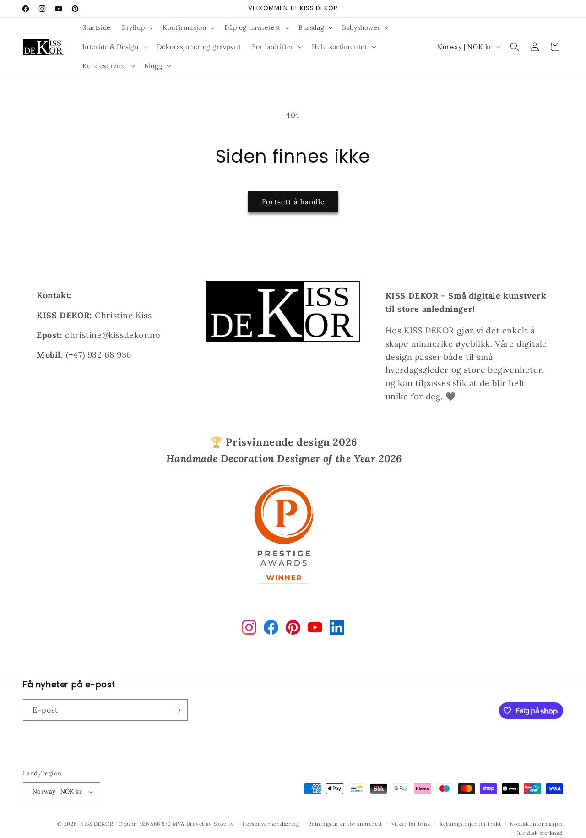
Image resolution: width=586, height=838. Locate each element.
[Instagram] (249, 629)
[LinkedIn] (337, 629)
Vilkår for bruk (411, 824)
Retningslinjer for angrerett (345, 824)
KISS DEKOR (97, 824)
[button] (136, 27)
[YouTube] (315, 629)
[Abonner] (177, 710)
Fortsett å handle (293, 201)
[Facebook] (271, 629)
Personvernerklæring (271, 824)
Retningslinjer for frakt (470, 824)
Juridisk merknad (540, 833)
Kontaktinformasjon (536, 824)
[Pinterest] (293, 629)
